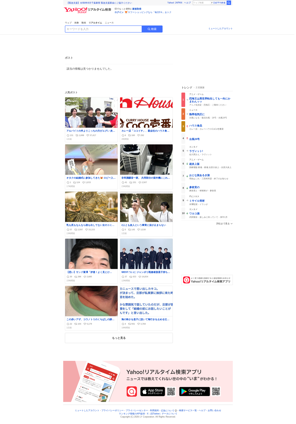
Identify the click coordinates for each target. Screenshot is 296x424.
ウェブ (68, 22)
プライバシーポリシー (112, 410)
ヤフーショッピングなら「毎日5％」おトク (149, 12)
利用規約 (154, 410)
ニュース (109, 22)
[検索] (229, 3)
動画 (84, 22)
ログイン (119, 12)
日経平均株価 (219, 3)
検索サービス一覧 (188, 410)
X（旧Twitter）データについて (162, 413)
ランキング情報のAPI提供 (132, 413)
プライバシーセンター (137, 410)
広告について (167, 410)
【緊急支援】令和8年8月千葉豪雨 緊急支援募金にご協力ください (99, 3)
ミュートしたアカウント (220, 28)
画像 (76, 22)
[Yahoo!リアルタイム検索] (88, 8)
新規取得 (136, 9)
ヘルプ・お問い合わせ (210, 410)
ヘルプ (187, 2)
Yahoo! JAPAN (174, 2)
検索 (154, 29)
